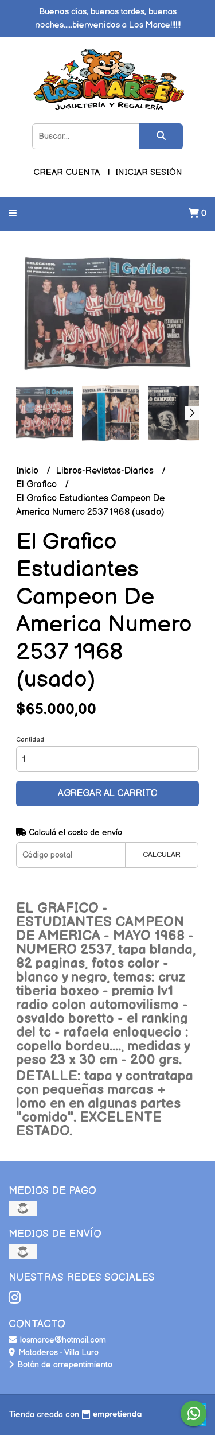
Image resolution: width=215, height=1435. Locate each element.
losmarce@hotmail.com (62, 1340)
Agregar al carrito (108, 793)
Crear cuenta (66, 172)
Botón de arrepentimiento (63, 1365)
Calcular (162, 854)
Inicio (28, 471)
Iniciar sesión (148, 172)
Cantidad (30, 739)
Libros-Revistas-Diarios (106, 471)
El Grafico (37, 484)
